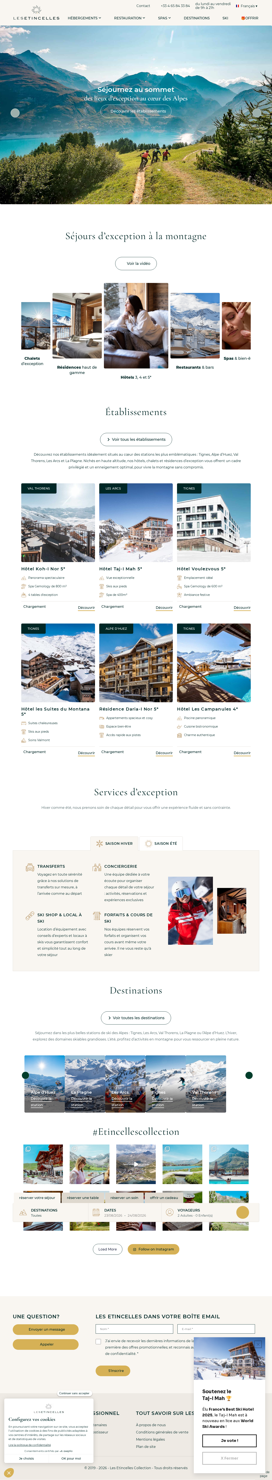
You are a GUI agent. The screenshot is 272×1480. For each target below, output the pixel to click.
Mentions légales (150, 1439)
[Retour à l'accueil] (36, 12)
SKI (225, 18)
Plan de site (146, 1447)
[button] (99, 17)
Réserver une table (83, 1198)
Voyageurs (189, 1210)
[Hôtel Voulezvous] (214, 522)
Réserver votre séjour (37, 1198)
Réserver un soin (124, 1198)
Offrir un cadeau (164, 1198)
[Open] (43, 1164)
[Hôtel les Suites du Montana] (58, 663)
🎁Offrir (249, 18)
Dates (110, 1210)
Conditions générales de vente (162, 1432)
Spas (162, 18)
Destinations (197, 18)
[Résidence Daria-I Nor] (136, 663)
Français (248, 6)
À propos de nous (151, 1425)
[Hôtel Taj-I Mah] (136, 522)
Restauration (128, 18)
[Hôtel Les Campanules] (214, 663)
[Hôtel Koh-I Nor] (58, 522)
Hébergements (83, 18)
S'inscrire (116, 1371)
